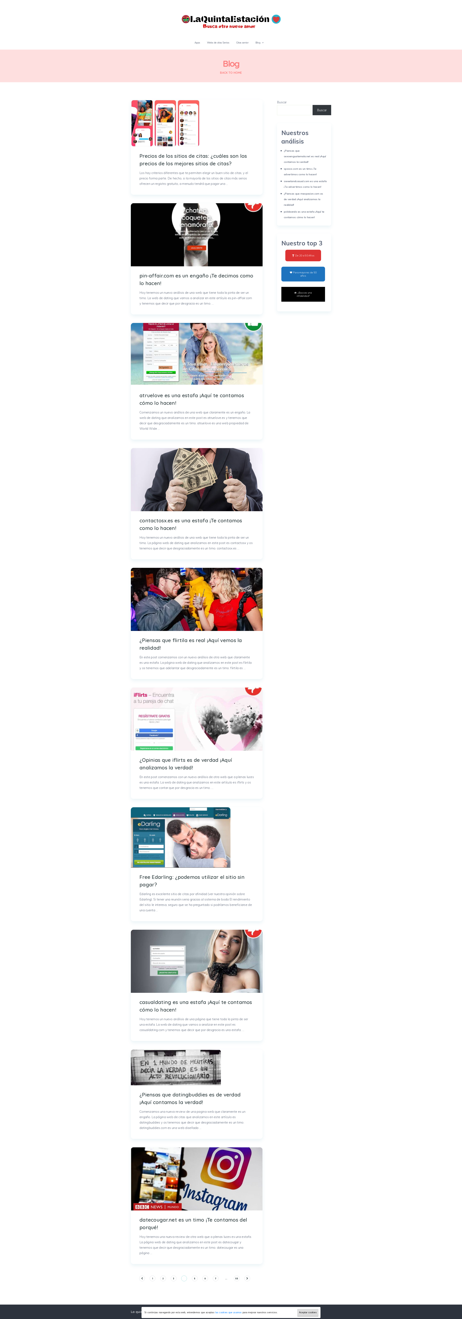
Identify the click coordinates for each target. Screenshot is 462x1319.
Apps (197, 42)
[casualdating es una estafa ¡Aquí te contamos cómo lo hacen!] (197, 961)
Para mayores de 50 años (305, 274)
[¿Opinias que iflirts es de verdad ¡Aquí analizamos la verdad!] (197, 719)
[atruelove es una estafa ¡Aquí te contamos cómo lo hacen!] (197, 354)
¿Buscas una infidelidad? (304, 294)
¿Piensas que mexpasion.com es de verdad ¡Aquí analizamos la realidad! (303, 199)
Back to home (231, 72)
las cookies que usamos (228, 1312)
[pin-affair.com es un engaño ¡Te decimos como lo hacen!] (197, 234)
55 (236, 1278)
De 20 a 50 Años (304, 255)
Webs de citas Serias (218, 42)
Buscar (282, 102)
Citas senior (242, 42)
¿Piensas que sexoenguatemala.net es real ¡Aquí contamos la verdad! (305, 156)
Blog (258, 42)
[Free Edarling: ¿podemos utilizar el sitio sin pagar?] (180, 837)
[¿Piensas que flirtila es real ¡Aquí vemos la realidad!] (197, 599)
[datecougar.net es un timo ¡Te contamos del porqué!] (197, 1178)
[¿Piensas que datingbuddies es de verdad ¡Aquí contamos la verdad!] (176, 1067)
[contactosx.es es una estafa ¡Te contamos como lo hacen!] (197, 479)
